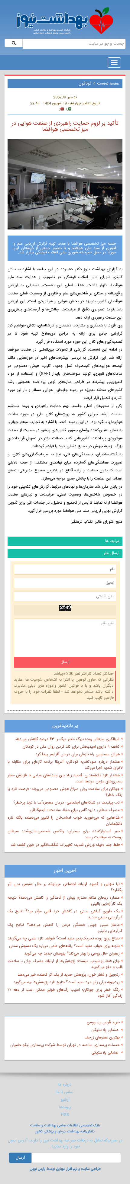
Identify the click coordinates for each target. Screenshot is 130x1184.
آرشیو (65, 1100)
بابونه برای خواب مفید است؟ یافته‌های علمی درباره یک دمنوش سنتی (64, 946)
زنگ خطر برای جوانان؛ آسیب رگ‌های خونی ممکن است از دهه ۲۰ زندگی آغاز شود (65, 993)
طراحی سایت (91, 1169)
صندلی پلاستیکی (105, 1030)
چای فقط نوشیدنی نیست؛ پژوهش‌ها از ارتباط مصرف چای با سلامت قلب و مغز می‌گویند (65, 964)
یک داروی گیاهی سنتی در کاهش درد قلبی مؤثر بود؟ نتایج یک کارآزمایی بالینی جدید (65, 914)
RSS (65, 1115)
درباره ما (65, 1085)
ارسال (20, 1157)
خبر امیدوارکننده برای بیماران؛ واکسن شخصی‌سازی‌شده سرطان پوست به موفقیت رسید (65, 834)
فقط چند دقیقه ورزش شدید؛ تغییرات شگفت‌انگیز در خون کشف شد (65, 845)
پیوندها (65, 1107)
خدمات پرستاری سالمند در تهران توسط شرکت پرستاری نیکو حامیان (65, 1045)
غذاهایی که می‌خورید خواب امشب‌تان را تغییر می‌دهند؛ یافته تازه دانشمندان (65, 820)
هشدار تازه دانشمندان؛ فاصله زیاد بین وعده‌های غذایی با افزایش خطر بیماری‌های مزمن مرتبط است (65, 778)
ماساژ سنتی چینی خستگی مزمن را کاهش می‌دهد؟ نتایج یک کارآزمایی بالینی (65, 928)
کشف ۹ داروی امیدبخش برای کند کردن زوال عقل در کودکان (71, 746)
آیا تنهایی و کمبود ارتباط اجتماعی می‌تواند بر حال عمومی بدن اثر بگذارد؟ (65, 887)
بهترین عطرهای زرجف (102, 1037)
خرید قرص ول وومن (103, 1022)
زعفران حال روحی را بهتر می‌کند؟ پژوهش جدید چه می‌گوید (72, 953)
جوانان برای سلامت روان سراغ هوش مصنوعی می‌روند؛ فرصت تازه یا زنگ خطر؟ (65, 792)
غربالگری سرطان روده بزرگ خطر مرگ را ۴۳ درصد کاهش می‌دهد (67, 739)
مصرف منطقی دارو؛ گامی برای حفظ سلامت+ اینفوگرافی (75, 810)
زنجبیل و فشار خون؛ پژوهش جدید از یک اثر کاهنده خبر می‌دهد (69, 974)
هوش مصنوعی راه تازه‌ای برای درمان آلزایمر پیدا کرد (77, 754)
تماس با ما (65, 1092)
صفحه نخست (108, 83)
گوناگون (85, 83)
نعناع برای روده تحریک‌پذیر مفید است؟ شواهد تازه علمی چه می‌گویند (64, 938)
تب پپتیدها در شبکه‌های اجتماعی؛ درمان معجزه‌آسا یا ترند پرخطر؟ (66, 802)
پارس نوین (38, 1169)
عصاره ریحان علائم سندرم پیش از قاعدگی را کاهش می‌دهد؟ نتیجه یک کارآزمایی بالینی (65, 900)
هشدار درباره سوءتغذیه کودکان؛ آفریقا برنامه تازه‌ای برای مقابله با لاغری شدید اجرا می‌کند (65, 765)
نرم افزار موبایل (66, 1169)
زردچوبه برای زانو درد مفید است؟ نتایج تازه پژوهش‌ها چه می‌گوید (66, 982)
